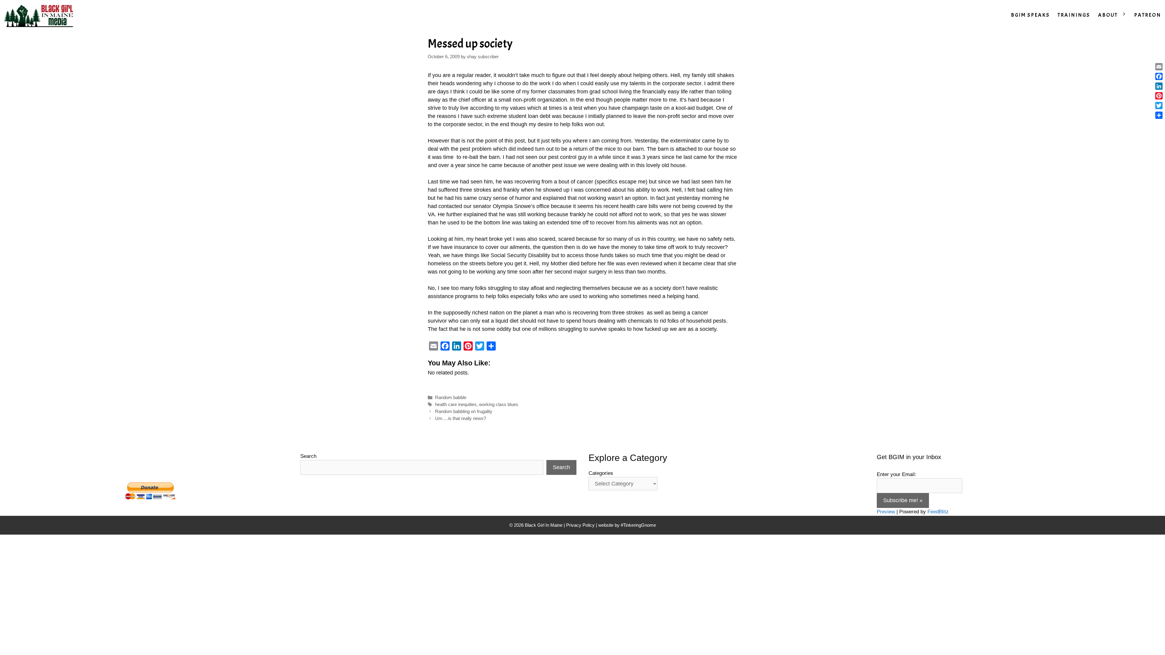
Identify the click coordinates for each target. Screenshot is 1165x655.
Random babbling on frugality (463, 411)
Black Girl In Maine (544, 525)
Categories (601, 473)
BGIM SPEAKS (1030, 15)
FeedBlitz (938, 512)
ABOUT (1108, 15)
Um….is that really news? (460, 418)
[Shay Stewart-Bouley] (39, 15)
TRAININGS (1074, 15)
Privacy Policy (580, 525)
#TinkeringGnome (638, 525)
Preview (886, 512)
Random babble (450, 397)
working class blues (498, 404)
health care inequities (456, 404)
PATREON (1147, 15)
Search (308, 456)
